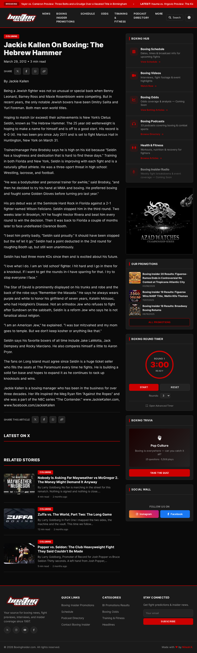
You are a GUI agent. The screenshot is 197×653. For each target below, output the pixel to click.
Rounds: (154, 395)
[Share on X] (17, 71)
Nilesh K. (187, 647)
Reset (175, 387)
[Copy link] (44, 71)
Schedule (88, 13)
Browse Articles (150, 158)
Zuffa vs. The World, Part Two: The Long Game (75, 514)
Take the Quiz (159, 472)
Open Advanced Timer (161, 405)
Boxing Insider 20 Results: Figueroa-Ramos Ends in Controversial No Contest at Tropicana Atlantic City (165, 278)
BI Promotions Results (115, 605)
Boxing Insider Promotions (65, 17)
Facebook (177, 514)
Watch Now (147, 85)
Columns (11, 36)
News (46, 13)
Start (144, 387)
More (159, 13)
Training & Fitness (121, 17)
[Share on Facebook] (26, 71)
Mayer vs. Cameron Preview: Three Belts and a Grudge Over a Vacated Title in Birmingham (68, 3)
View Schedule (149, 61)
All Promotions (160, 322)
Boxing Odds (110, 611)
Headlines (108, 624)
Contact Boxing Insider (75, 624)
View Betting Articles (153, 109)
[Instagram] (16, 630)
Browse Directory (151, 134)
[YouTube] (25, 630)
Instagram (146, 514)
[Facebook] (33, 630)
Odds (104, 13)
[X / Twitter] (7, 630)
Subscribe (168, 621)
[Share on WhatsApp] (35, 71)
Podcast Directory (141, 15)
